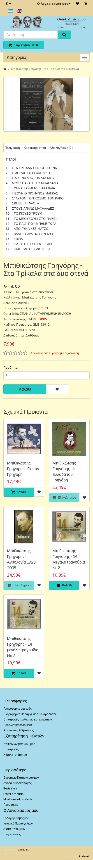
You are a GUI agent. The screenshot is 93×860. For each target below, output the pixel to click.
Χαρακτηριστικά (35, 147)
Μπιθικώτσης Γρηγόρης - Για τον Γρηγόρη (23, 468)
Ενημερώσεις (12, 834)
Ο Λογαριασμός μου (52, 3)
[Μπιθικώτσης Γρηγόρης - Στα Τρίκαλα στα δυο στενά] (46, 104)
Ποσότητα (10, 367)
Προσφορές (10, 804)
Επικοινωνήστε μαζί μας (19, 744)
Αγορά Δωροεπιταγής (17, 783)
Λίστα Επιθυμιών (14, 829)
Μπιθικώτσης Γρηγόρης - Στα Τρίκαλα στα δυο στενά (45, 69)
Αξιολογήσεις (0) (61, 147)
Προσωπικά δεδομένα (17, 725)
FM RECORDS (37, 319)
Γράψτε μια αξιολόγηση (65, 353)
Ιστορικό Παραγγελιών (18, 823)
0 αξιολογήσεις (39, 353)
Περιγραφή (12, 147)
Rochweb (84, 856)
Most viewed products (17, 799)
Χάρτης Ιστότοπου (15, 754)
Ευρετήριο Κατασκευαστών (21, 777)
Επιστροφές (11, 749)
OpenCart (23, 849)
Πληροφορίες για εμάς (17, 708)
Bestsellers (10, 788)
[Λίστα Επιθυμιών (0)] (77, 3)
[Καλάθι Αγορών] (85, 3)
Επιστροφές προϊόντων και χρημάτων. (28, 719)
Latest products (13, 794)
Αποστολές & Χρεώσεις (18, 730)
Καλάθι (25, 389)
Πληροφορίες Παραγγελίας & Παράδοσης (29, 714)
